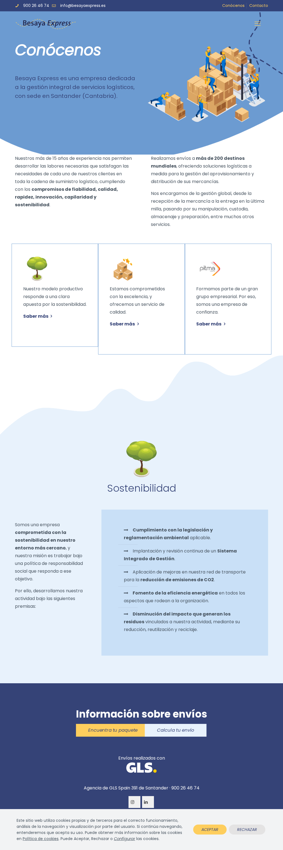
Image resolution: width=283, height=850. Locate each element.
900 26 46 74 (36, 5)
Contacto (258, 5)
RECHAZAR (247, 829)
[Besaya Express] (45, 23)
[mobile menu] (259, 23)
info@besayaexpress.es (83, 5)
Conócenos (233, 5)
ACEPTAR (209, 829)
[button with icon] (134, 802)
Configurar (124, 838)
